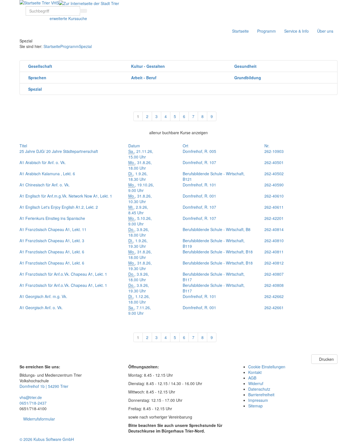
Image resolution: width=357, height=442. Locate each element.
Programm (266, 31)
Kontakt (255, 372)
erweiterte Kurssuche (68, 18)
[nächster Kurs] (333, 110)
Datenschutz (259, 389)
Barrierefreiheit (261, 394)
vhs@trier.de (31, 397)
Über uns (325, 31)
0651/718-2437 (33, 403)
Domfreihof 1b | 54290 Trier (44, 386)
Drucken (326, 359)
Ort (185, 145)
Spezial (85, 46)
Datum (134, 145)
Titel (23, 145)
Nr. (266, 145)
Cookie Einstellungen (266, 366)
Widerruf (255, 383)
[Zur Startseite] (39, 3)
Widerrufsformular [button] (39, 419)
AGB (252, 378)
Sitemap (255, 406)
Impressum (258, 400)
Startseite (240, 31)
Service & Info (296, 31)
